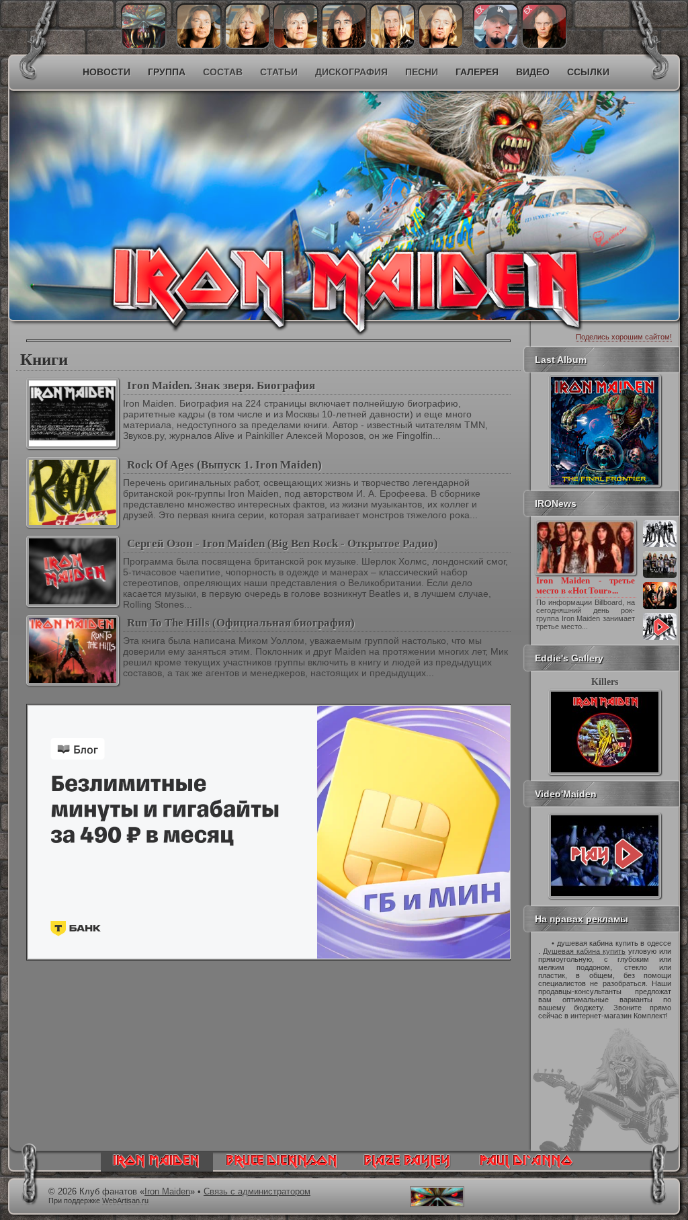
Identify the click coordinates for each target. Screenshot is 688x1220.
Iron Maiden (167, 1191)
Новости (106, 72)
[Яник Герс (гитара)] (247, 45)
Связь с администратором (257, 1191)
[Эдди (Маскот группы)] (144, 45)
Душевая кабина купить (584, 951)
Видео (533, 72)
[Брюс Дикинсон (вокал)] (295, 45)
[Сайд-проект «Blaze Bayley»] (407, 1168)
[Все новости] (659, 638)
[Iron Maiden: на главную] (157, 1168)
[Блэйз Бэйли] (544, 45)
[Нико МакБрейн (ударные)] (392, 45)
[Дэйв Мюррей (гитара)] (199, 45)
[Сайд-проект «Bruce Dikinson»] (281, 1168)
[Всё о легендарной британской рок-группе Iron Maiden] (246, 178)
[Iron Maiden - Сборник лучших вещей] (659, 576)
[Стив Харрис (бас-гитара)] (344, 45)
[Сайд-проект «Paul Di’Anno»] (526, 1168)
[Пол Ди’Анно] (496, 45)
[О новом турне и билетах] (659, 545)
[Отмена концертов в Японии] (659, 607)
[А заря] (604, 856)
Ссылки (588, 72)
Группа (166, 72)
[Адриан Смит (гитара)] (441, 45)
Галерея (477, 72)
